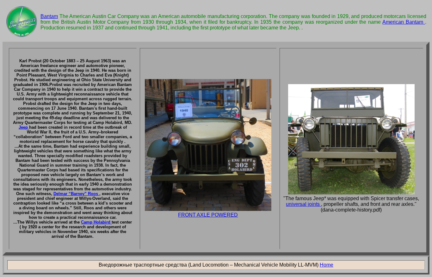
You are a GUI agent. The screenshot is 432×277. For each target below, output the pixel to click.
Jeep (24, 127)
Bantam (49, 16)
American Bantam (403, 22)
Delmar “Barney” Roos (76, 193)
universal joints (303, 204)
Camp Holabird (96, 222)
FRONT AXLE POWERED (208, 215)
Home (326, 265)
